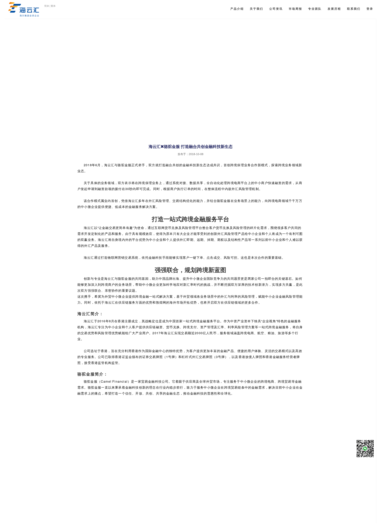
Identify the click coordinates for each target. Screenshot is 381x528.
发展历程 (334, 8)
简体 (46, 6)
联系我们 (354, 8)
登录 (370, 8)
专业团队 (315, 8)
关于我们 (256, 8)
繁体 (53, 6)
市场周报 (295, 8)
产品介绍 (237, 8)
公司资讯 (276, 8)
